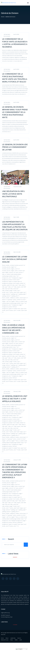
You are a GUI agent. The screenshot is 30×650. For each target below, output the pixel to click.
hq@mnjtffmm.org (5, 612)
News (11, 639)
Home (2, 16)
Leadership (12, 638)
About (7, 638)
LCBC (20, 639)
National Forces (4, 639)
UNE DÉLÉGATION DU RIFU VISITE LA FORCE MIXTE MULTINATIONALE (13, 194)
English (20, 649)
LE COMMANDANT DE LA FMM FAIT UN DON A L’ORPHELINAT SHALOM (14, 259)
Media (16, 639)
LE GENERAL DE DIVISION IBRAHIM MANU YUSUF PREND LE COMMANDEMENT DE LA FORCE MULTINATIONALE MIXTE (15, 112)
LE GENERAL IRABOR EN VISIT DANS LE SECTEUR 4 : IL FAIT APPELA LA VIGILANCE (14, 398)
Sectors (19, 638)
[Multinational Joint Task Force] (8, 3)
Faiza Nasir (7, 34)
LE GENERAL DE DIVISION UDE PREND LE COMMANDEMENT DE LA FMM (15, 147)
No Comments (7, 36)
